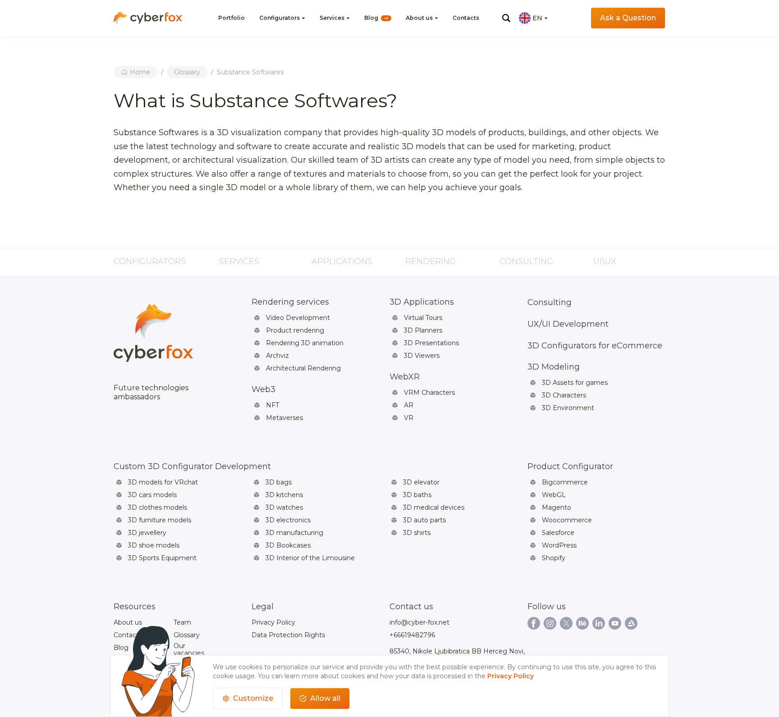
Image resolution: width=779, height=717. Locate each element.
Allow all (325, 698)
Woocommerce (567, 520)
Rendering (430, 261)
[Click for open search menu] (506, 18)
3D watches (284, 507)
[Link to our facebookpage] (533, 623)
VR (408, 417)
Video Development (298, 317)
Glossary (187, 72)
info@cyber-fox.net (419, 622)
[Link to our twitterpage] (566, 623)
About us (419, 17)
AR (408, 405)
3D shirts (417, 532)
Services (332, 17)
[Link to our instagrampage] (550, 623)
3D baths (417, 494)
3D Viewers (422, 355)
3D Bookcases (288, 545)
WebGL (554, 494)
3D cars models (152, 494)
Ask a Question (628, 18)
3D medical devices (433, 507)
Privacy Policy (273, 622)
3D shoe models (153, 545)
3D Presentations (431, 343)
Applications (342, 261)
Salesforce (558, 532)
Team (182, 622)
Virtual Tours (423, 317)
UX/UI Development (568, 324)
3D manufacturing (294, 532)
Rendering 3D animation (305, 343)
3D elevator (421, 482)
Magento (556, 507)
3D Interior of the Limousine (310, 558)
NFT (272, 405)
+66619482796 (412, 635)
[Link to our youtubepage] (615, 623)
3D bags (279, 482)
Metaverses (284, 417)
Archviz (277, 355)
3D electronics (288, 520)
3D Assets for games (575, 382)
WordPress (559, 545)
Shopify (553, 558)
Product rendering (295, 330)
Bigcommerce (565, 482)
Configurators (279, 17)
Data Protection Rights (288, 635)
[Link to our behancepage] (582, 623)
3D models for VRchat (163, 482)
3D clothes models (157, 507)
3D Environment (568, 407)
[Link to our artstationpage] (631, 623)
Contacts (466, 17)
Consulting (526, 261)
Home (140, 72)
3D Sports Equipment (162, 558)
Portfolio (231, 17)
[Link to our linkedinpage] (598, 623)
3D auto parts (424, 520)
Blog (376, 17)
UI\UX (604, 261)
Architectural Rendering (303, 368)
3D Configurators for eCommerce (594, 346)
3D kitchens (284, 494)
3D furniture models (159, 520)
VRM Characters (429, 392)
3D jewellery (147, 532)
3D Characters (564, 395)
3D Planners (423, 330)
